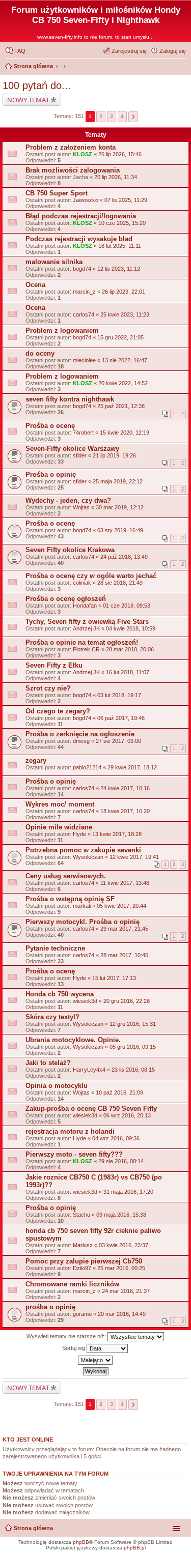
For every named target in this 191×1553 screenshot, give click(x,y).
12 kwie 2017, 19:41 (134, 857)
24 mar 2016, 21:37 (126, 1291)
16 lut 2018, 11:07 (127, 672)
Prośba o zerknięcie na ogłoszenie (79, 734)
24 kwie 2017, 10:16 (125, 788)
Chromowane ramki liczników (72, 1284)
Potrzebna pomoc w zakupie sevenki (83, 850)
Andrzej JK (86, 628)
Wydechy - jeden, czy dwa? (68, 500)
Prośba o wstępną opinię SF (70, 899)
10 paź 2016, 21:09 (119, 1092)
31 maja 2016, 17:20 (128, 1192)
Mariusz (83, 1245)
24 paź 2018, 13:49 (124, 557)
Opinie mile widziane (58, 827)
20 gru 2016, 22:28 (126, 1001)
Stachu (81, 1215)
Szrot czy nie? (48, 688)
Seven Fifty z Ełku (54, 665)
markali (82, 906)
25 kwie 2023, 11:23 (124, 314)
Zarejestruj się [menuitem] (129, 51)
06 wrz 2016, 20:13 (127, 1115)
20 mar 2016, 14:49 (122, 1314)
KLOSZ (82, 154)
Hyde (79, 834)
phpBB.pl (135, 1547)
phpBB (81, 1542)
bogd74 (82, 269)
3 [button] (111, 116)
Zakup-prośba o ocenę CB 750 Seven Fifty (91, 1108)
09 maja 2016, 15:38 (121, 1215)
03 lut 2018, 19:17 (119, 695)
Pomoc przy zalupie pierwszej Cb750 (83, 1261)
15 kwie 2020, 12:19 (124, 432)
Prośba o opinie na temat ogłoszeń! (81, 642)
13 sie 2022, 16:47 (124, 360)
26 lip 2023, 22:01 (123, 292)
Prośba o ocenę (50, 425)
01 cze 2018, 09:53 (126, 605)
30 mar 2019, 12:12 (120, 507)
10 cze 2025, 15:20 (122, 223)
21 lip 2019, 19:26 (114, 455)
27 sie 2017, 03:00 (118, 741)
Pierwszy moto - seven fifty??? (74, 1154)
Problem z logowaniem (62, 330)
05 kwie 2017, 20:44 (121, 906)
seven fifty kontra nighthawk (69, 399)
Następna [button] (133, 116)
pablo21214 (87, 767)
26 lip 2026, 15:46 (120, 154)
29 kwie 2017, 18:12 (132, 767)
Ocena (35, 285)
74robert (83, 432)
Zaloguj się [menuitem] (172, 51)
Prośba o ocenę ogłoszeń (65, 598)
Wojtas (81, 507)
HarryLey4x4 (89, 1070)
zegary (35, 760)
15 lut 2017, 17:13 (114, 978)
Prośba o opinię (50, 474)
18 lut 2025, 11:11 (119, 246)
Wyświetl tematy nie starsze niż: (66, 1336)
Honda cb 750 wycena (59, 994)
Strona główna (33, 1528)
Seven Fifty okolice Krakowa (70, 550)
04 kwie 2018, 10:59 (130, 628)
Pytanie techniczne (55, 948)
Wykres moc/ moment (59, 804)
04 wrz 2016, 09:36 (116, 1138)
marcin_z (84, 292)
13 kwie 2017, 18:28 (117, 834)
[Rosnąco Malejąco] (95, 1360)
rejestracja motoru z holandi (70, 1131)
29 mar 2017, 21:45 (124, 929)
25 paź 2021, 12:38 (121, 406)
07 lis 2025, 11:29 (125, 200)
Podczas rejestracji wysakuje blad (78, 239)
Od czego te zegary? (57, 711)
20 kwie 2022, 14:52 (123, 383)
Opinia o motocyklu (56, 1085)
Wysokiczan (88, 857)
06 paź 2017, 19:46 (121, 718)
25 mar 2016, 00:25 (121, 1268)
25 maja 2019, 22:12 (118, 481)
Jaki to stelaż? (48, 1063)
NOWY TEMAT (28, 99)
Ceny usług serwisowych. (65, 876)
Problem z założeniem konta (70, 147)
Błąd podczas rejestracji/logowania (80, 216)
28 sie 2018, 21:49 (120, 583)
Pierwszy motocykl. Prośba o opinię (82, 922)
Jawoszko (85, 200)
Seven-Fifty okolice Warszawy (72, 448)
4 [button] (122, 116)
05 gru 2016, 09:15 (133, 1047)
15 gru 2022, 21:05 (120, 337)
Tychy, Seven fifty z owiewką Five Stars (87, 621)
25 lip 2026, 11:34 (115, 177)
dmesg (81, 741)
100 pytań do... (37, 85)
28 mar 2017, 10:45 (124, 955)
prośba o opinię (50, 1307)
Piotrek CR (86, 649)
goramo (82, 1314)
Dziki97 (82, 1268)
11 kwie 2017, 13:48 (124, 883)
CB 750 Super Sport (56, 193)
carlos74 (83, 314)
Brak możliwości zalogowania (72, 170)
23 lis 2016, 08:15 (133, 1070)
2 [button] (100, 116)
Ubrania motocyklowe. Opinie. (73, 1040)
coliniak (82, 583)
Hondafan (85, 605)
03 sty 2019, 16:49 (120, 530)
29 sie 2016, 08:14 (121, 1161)
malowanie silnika (54, 262)
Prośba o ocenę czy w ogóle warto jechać (90, 576)
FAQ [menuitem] (19, 51)
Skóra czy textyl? (52, 1017)
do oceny (39, 353)
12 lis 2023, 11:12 (118, 269)
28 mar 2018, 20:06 (130, 649)
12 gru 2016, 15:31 (133, 1024)
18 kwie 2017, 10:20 (125, 811)
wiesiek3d (85, 1001)
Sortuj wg (74, 1348)
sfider (80, 455)
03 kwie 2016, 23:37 (123, 1245)
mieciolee (84, 360)
